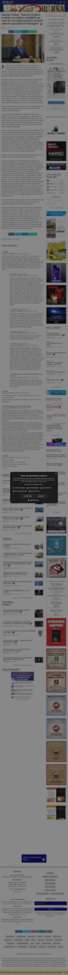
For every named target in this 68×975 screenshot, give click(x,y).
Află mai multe (42, 481)
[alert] (34, 487)
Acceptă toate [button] (27, 496)
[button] (34, 484)
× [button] (56, 473)
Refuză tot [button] (41, 496)
